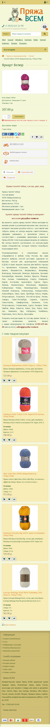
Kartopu (28, 40)
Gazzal (10, 40)
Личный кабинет (9, 660)
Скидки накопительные (11, 639)
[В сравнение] (41, 137)
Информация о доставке (12, 645)
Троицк (14, 43)
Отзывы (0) (11, 178)
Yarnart (43, 40)
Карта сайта (7, 669)
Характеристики (27, 172)
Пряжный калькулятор (11, 651)
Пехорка (23, 43)
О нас (5, 642)
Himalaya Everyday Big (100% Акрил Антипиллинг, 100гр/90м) (24, 534)
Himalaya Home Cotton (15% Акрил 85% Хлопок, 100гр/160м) (23, 415)
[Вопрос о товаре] (32, 137)
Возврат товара (8, 666)
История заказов (9, 663)
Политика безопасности (11, 648)
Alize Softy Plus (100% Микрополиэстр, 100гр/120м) (20, 474)
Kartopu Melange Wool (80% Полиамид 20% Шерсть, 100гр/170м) (22, 593)
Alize (4, 40)
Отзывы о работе (9, 672)
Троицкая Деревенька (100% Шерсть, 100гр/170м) (25, 365)
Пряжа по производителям (16, 56)
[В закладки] (36, 137)
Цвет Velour (7, 129)
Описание (10, 172)
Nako (35, 40)
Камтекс (5, 43)
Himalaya (19, 40)
